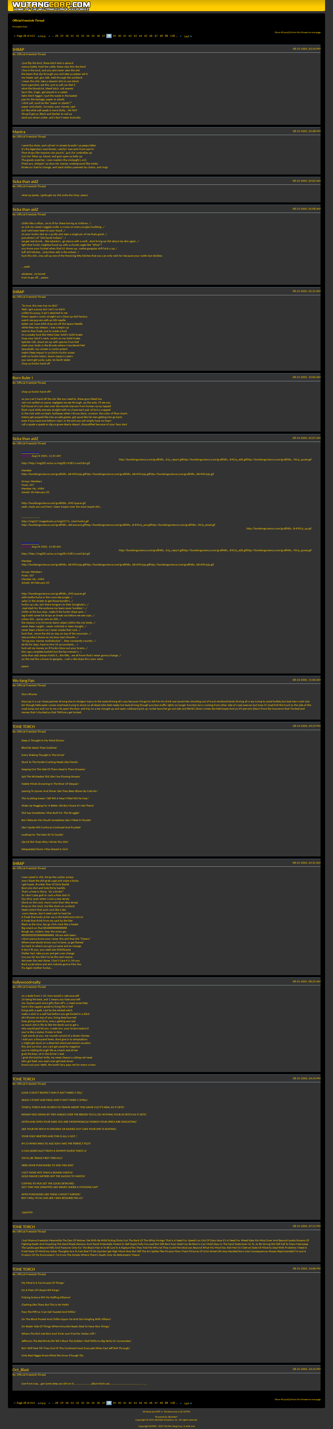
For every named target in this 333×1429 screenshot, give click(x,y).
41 (124, 35)
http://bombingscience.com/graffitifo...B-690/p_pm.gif (120, 525)
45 (145, 35)
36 (98, 35)
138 (172, 35)
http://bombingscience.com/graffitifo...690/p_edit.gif (216, 459)
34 (87, 35)
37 (103, 35)
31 (72, 35)
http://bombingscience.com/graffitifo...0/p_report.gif (151, 459)
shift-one (190, 1426)
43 (135, 35)
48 (161, 35)
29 (61, 35)
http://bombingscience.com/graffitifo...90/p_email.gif (184, 525)
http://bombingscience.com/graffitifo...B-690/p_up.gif (278, 528)
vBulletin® (173, 1417)
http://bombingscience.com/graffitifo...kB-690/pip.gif (54, 474)
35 (93, 35)
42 (130, 35)
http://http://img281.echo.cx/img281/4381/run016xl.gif (56, 463)
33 (82, 35)
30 (67, 35)
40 (119, 35)
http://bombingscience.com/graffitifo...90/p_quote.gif (279, 459)
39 (114, 35)
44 (140, 35)
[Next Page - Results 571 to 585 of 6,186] (180, 36)
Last (186, 36)
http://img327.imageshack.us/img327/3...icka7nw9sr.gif (55, 521)
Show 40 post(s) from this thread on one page (298, 32)
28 (56, 35)
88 (166, 35)
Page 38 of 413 (26, 35)
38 (109, 35)
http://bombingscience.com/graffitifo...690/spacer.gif (54, 503)
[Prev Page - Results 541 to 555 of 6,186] (49, 36)
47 (156, 35)
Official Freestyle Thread (28, 20)
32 (77, 35)
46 (150, 35)
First (43, 36)
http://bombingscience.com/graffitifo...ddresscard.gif (54, 525)
